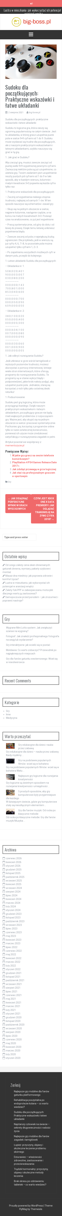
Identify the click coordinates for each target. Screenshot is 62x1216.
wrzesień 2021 (14, 984)
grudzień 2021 (14, 973)
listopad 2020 (13, 1021)
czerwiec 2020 (14, 1039)
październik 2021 (15, 980)
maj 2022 (11, 954)
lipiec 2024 (11, 895)
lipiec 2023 (11, 928)
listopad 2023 (13, 917)
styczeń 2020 (13, 1058)
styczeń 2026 (13, 865)
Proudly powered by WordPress (26, 1205)
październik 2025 (15, 877)
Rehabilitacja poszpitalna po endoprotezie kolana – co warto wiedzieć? (31, 1103)
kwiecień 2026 (13, 862)
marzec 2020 (13, 1050)
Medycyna (11, 718)
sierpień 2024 (13, 891)
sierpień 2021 (13, 987)
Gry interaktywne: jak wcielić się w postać (28, 645)
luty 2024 (11, 906)
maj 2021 (11, 998)
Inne (8, 714)
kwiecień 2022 (13, 958)
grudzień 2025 (14, 869)
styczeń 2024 (13, 910)
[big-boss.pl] (31, 21)
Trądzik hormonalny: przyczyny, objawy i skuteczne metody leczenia (31, 1172)
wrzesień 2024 (14, 888)
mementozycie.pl (14, 445)
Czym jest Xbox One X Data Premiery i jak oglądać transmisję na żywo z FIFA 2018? (44, 509)
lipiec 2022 (11, 947)
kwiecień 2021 (13, 1002)
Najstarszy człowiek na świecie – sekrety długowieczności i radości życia (32, 1127)
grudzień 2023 (14, 914)
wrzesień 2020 (14, 1028)
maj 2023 (11, 936)
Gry (9, 481)
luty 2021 (11, 1010)
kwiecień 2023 (13, 939)
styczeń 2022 (13, 969)
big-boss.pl (34, 112)
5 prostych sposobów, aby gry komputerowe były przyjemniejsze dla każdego (31, 795)
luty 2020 (11, 1054)
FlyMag (23, 1209)
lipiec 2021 (11, 991)
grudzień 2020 (14, 1017)
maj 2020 (11, 1043)
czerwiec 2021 (14, 995)
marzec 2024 (13, 902)
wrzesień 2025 (14, 880)
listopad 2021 (13, 976)
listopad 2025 (13, 873)
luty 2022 (11, 965)
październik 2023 (15, 921)
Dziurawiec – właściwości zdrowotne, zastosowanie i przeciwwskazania (28, 1160)
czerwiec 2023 (14, 932)
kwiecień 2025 (13, 884)
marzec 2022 (13, 961)
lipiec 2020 (11, 1035)
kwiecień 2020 (13, 1047)
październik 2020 (15, 1024)
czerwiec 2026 (14, 858)
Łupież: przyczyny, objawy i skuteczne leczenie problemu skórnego (30, 1148)
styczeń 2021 (13, 1013)
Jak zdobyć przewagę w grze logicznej (34, 469)
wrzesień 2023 (14, 925)
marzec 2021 (13, 1006)
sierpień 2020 (13, 1032)
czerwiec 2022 (14, 950)
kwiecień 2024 (13, 899)
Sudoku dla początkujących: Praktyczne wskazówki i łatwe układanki (30, 1115)
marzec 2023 (13, 943)
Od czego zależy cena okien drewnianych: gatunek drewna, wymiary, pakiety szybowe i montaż (27, 568)
